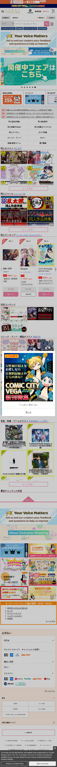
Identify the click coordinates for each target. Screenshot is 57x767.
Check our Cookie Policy (14, 763)
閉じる (28, 412)
